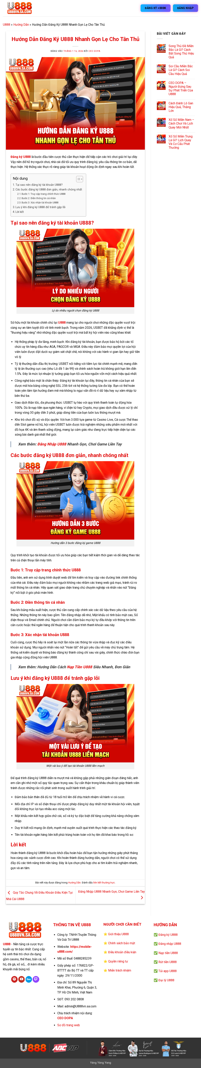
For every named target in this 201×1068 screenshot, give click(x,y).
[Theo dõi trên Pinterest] (14, 979)
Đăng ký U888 (21, 157)
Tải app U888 (167, 971)
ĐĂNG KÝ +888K (155, 8)
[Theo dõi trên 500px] (29, 979)
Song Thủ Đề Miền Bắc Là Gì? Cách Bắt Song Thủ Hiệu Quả (181, 51)
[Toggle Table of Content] (77, 179)
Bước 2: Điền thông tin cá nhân (39, 198)
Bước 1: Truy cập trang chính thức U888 (43, 193)
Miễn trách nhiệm (119, 970)
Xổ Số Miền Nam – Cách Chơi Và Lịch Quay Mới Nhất (181, 123)
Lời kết (20, 212)
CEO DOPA (94, 51)
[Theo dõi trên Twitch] (36, 979)
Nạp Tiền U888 (79, 667)
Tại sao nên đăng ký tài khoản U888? (39, 185)
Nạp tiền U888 (168, 953)
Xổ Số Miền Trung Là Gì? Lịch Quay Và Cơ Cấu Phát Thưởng (181, 142)
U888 (6, 24)
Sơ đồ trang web (68, 1025)
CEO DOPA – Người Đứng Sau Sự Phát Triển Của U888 (181, 88)
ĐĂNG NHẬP (185, 8)
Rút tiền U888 (167, 962)
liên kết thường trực (104, 882)
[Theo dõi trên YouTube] (21, 979)
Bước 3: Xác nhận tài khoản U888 (40, 202)
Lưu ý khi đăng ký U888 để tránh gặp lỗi (40, 207)
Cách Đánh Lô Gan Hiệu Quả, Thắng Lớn (181, 107)
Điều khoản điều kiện (122, 952)
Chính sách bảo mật (121, 943)
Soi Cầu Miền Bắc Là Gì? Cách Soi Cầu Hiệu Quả (181, 70)
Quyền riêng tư (118, 961)
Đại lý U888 (166, 980)
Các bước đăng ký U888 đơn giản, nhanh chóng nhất (49, 189)
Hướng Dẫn (21, 24)
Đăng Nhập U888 (51, 444)
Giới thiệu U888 (118, 934)
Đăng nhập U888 (169, 944)
